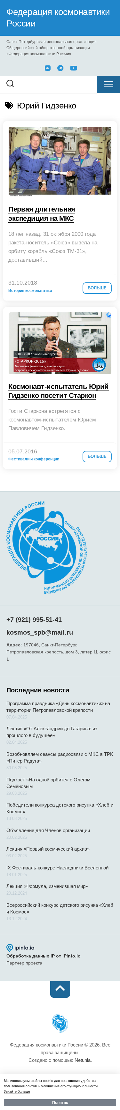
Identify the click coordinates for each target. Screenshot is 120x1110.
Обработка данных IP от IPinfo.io (43, 955)
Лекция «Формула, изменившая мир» (47, 886)
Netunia (83, 1060)
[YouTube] (73, 68)
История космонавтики (30, 290)
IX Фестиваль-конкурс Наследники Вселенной (57, 867)
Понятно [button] (60, 1102)
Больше (97, 288)
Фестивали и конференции (33, 459)
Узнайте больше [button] (17, 1091)
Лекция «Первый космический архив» (48, 849)
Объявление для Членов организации (48, 830)
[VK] (47, 68)
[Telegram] (60, 68)
